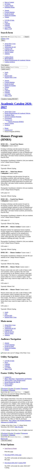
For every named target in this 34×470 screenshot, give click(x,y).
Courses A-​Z (8, 120)
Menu (3, 40)
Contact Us (8, 377)
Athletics (7, 53)
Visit (6, 74)
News (6, 22)
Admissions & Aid (10, 47)
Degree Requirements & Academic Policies (17, 60)
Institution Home (10, 7)
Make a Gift (8, 28)
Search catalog (5, 67)
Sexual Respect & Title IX (12, 382)
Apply (6, 72)
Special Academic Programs (13, 116)
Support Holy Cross (10, 77)
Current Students (10, 12)
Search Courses (9, 123)
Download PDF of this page (13, 455)
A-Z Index (8, 27)
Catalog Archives (10, 62)
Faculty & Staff (9, 14)
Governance (8, 118)
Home (6, 128)
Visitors (7, 17)
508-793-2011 (19, 427)
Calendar (7, 23)
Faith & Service (9, 50)
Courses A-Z (8, 130)
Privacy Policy (9, 384)
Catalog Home (9, 5)
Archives (7, 125)
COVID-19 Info (9, 20)
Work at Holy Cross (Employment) (15, 380)
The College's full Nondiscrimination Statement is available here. (16, 421)
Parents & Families (10, 15)
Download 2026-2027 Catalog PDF (15, 463)
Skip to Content (9, 2)
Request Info (8, 76)
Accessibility (8, 385)
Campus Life (8, 48)
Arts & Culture (9, 52)
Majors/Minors (9, 58)
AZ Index (7, 4)
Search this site (5, 36)
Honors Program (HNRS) (16, 121)
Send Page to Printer (11, 448)
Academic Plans (9, 115)
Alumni (7, 10)
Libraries (7, 25)
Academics (8, 45)
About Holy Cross (10, 43)
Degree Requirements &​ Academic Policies (17, 113)
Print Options (5, 65)
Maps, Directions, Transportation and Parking (18, 379)
